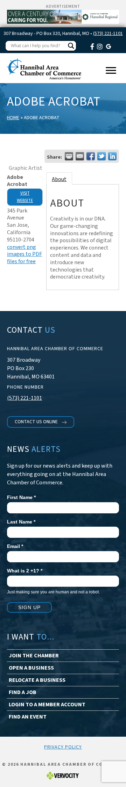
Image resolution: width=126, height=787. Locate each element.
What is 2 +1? (24, 570)
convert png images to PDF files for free (24, 254)
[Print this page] (69, 156)
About (59, 179)
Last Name (21, 522)
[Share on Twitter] (101, 156)
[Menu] (111, 71)
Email (15, 546)
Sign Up (29, 607)
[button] (40, 422)
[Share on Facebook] (90, 156)
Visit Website (25, 197)
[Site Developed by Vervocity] (63, 775)
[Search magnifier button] (71, 46)
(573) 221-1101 (108, 33)
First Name (21, 497)
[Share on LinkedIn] (112, 156)
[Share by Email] (80, 156)
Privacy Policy (63, 747)
